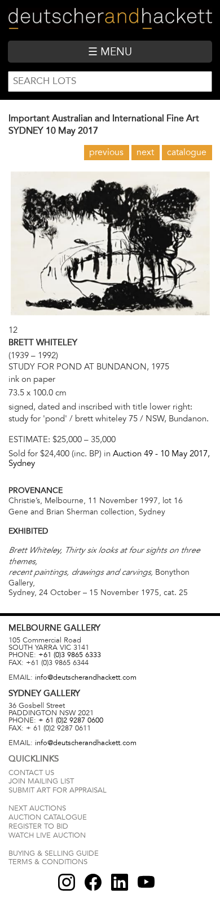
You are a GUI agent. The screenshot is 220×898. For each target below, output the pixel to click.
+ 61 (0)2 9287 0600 (70, 720)
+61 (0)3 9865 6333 (69, 654)
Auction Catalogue (47, 817)
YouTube (146, 882)
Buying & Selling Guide (53, 853)
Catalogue (186, 152)
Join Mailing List (41, 781)
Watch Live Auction (47, 835)
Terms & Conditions (47, 861)
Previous (106, 152)
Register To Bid (38, 826)
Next (145, 152)
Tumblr (119, 882)
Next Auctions (37, 808)
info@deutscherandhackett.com (86, 677)
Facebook (93, 882)
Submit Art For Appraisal (57, 790)
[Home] (110, 20)
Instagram (66, 882)
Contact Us (31, 772)
